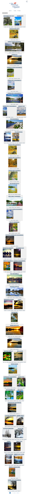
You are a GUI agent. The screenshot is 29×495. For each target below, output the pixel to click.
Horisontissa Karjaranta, (8, 248)
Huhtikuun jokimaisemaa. (8, 428)
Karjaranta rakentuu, (14, 286)
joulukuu (24, 452)
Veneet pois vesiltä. (9, 454)
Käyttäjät (19, 10)
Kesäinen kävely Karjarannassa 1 (10, 106)
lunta (8, 439)
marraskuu (9, 310)
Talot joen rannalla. (14, 273)
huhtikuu (12, 426)
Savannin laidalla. (20, 415)
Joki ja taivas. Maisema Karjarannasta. (14, 209)
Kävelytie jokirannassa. (14, 222)
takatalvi (6, 439)
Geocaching (15, 10)
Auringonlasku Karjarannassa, (10, 377)
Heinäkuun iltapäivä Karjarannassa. (14, 67)
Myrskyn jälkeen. (14, 364)
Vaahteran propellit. (8, 351)
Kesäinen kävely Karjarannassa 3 (14, 80)
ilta (7, 310)
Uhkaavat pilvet (21, 106)
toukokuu (16, 233)
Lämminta (17, 465)
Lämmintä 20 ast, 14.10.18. (19, 454)
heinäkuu (12, 78)
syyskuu (17, 310)
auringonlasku (11, 413)
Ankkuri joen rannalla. (8, 261)
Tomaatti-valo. (19, 441)
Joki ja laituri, (20, 351)
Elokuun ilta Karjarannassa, (20, 261)
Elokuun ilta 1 (14, 54)
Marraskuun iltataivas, (9, 299)
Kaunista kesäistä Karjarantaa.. (14, 41)
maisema (12, 39)
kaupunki (11, 297)
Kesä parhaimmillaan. (10, 390)
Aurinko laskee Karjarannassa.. (14, 480)
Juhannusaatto (20, 16)
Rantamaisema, (14, 312)
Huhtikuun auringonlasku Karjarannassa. (14, 235)
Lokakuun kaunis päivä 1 (14, 29)
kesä (10, 65)
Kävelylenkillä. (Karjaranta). (14, 196)
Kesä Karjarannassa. (14, 119)
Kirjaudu (27, 1)
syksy (13, 155)
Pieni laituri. (20, 390)
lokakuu (14, 39)
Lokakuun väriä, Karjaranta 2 (14, 157)
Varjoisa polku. (21, 377)
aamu (11, 336)
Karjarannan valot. (20, 248)
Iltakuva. (9, 441)
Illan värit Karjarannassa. (10, 415)
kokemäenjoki (13, 52)
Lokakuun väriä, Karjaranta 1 (14, 170)
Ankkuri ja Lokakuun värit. (14, 467)
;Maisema (23, 400)
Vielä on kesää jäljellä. (14, 183)
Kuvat (10, 10)
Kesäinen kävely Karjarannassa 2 (14, 93)
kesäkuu (8, 400)
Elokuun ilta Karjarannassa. (14, 338)
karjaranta (17, 39)
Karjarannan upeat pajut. (8, 16)
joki (7, 465)
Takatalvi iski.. (21, 428)
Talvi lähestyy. (8, 132)
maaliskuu (14, 297)
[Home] (14, 5)
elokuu (16, 52)
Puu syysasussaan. (19, 132)
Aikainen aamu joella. (14, 325)
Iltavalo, (19, 299)
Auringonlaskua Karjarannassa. (14, 402)
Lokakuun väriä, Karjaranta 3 (14, 145)
